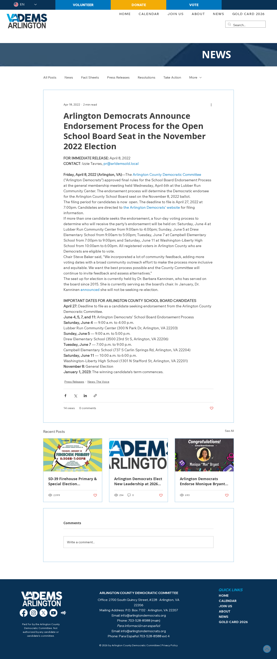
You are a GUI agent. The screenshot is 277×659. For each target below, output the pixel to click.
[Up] (267, 649)
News (68, 77)
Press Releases (118, 77)
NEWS (223, 617)
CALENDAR (228, 601)
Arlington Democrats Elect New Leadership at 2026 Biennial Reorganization (138, 481)
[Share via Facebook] (65, 396)
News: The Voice (98, 382)
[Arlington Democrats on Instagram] (34, 613)
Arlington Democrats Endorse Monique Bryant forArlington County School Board (202, 481)
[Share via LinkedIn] (85, 396)
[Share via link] (95, 396)
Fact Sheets (90, 77)
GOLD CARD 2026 (231, 622)
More (193, 77)
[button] (175, 14)
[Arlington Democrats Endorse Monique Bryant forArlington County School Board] (204, 455)
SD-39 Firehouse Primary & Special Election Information (72, 481)
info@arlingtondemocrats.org (143, 615)
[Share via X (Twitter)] (75, 396)
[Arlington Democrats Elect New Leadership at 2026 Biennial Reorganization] (138, 455)
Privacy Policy (170, 645)
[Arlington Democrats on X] (43, 613)
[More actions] (211, 104)
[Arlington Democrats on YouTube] (53, 613)
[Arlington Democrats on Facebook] (24, 613)
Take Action (172, 77)
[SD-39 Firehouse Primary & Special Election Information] (72, 455)
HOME (224, 595)
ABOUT (224, 611)
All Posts (49, 77)
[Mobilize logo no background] (63, 613)
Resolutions (146, 77)
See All (229, 431)
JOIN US (225, 606)
